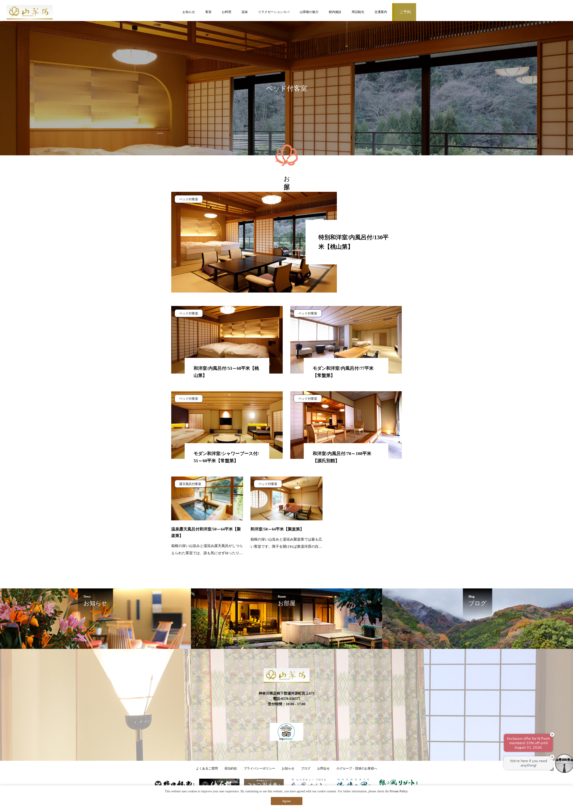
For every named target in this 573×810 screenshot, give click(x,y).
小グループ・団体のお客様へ (356, 768)
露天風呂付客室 (190, 484)
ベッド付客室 (188, 199)
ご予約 (405, 12)
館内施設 (335, 12)
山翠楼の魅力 (309, 12)
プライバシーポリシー (259, 768)
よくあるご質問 (207, 768)
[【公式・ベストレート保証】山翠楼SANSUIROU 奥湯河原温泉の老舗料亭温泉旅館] (30, 12)
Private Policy (398, 791)
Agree (286, 801)
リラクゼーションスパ (273, 12)
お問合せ (323, 768)
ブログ (305, 768)
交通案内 (380, 12)
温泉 (245, 12)
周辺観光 (358, 12)
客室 (208, 12)
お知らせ (188, 12)
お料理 (226, 12)
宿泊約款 (230, 768)
